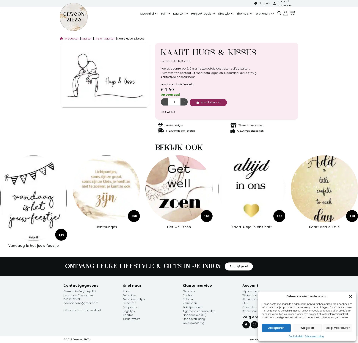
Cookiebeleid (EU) (194, 315)
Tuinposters (131, 307)
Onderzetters (131, 319)
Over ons (189, 291)
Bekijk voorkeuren (338, 328)
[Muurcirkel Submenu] (156, 13)
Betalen (188, 299)
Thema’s (243, 13)
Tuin (163, 13)
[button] (350, 296)
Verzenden (190, 303)
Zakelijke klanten (193, 307)
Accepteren (276, 328)
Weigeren (307, 328)
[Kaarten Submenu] (187, 13)
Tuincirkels (129, 303)
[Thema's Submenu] (251, 13)
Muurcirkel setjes (134, 299)
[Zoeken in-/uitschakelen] (279, 13)
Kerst (126, 291)
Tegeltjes (129, 311)
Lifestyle (224, 13)
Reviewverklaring (194, 323)
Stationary (262, 13)
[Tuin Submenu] (169, 13)
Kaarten (178, 13)
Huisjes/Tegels (201, 13)
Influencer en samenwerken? (82, 310)
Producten (71, 38)
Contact (188, 295)
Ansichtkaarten (104, 38)
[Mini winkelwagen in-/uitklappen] (293, 12)
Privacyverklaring (314, 336)
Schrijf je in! (239, 266)
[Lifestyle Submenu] (232, 13)
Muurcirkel (147, 13)
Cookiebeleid (296, 336)
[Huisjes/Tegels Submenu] (214, 13)
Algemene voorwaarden (199, 311)
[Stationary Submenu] (272, 13)
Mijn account (251, 291)
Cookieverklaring (194, 319)
